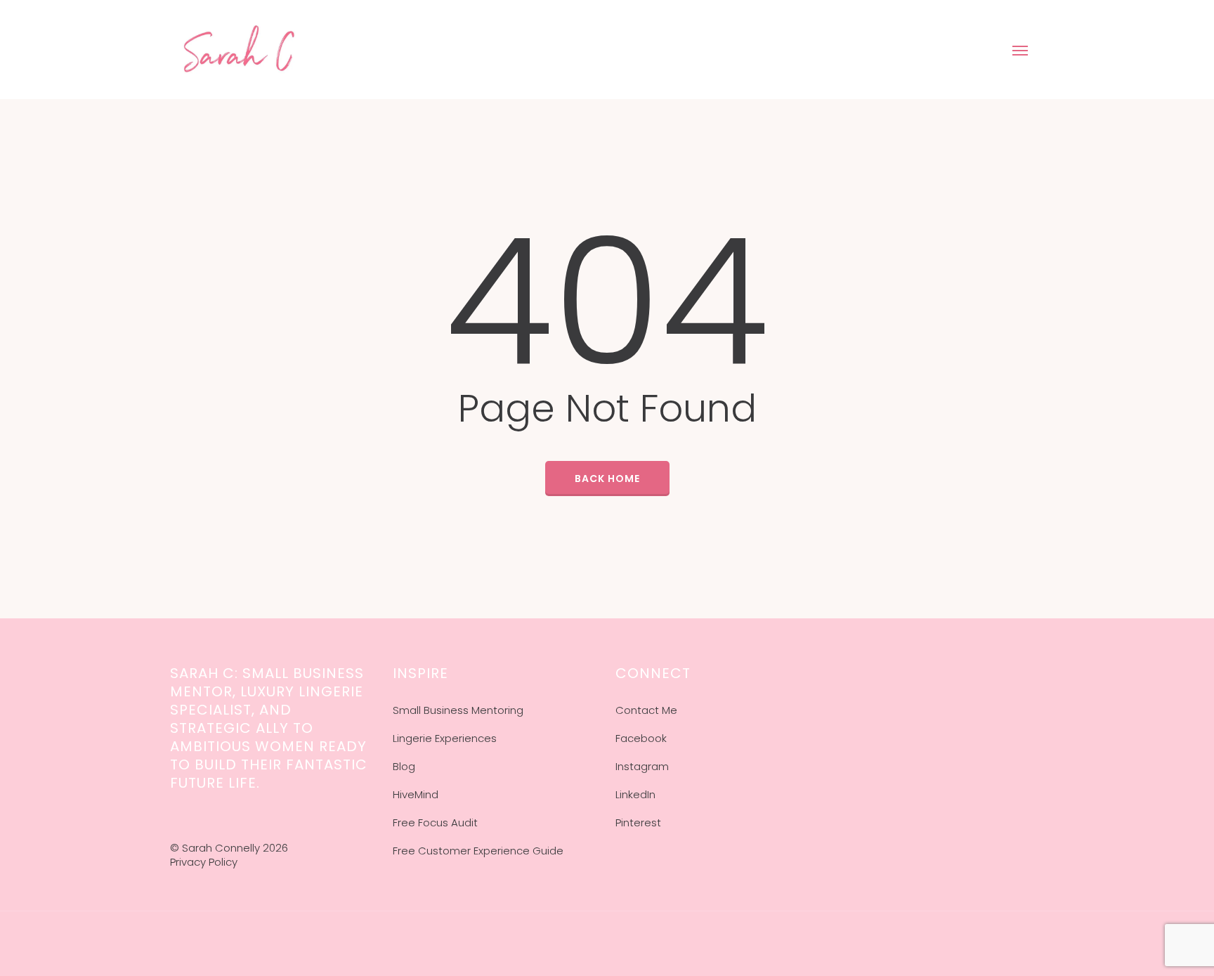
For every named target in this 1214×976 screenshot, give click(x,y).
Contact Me (646, 710)
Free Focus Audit (435, 822)
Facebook (641, 738)
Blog (404, 766)
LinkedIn (635, 794)
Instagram (642, 766)
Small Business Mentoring (458, 710)
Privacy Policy (203, 861)
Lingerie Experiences (445, 738)
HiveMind (415, 794)
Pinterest (638, 822)
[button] (1020, 50)
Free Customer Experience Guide (478, 850)
